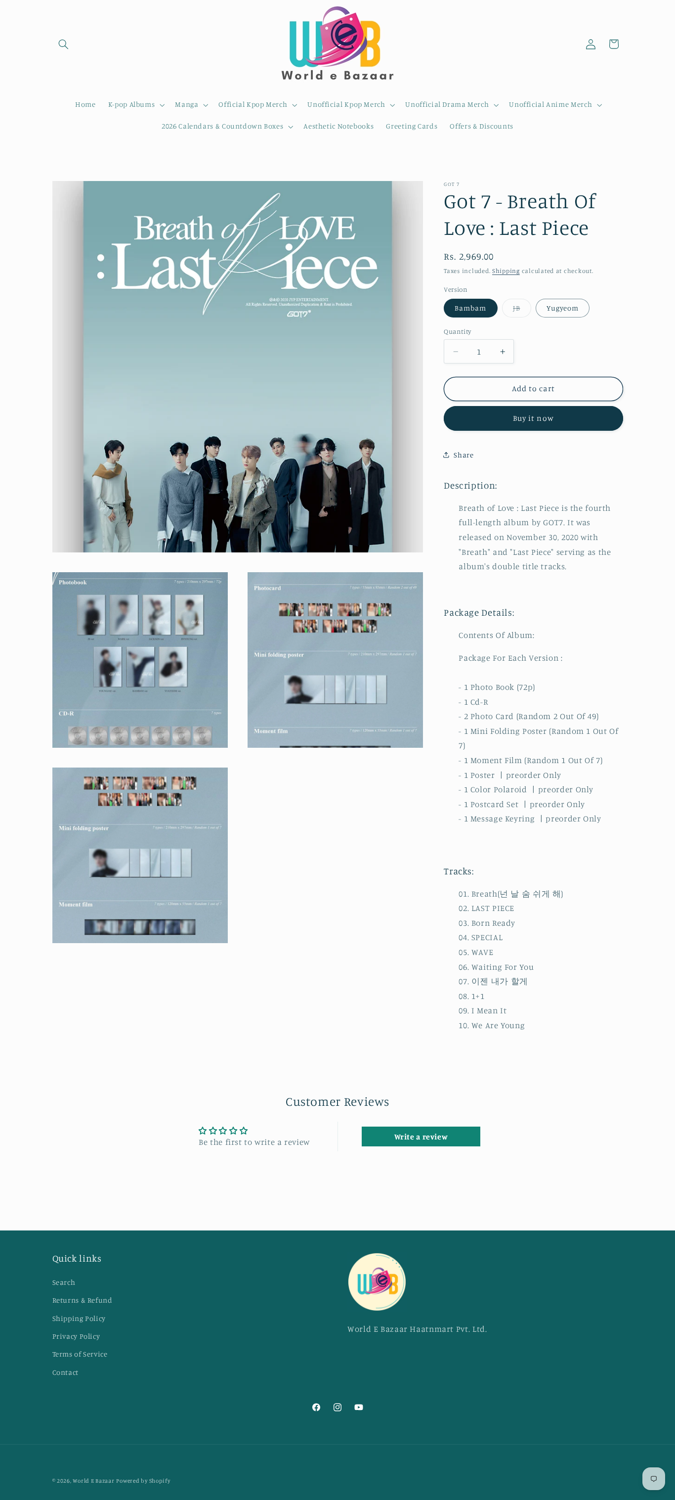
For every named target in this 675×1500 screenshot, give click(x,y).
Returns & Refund (82, 1300)
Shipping (506, 270)
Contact (65, 1372)
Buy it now (533, 418)
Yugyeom (562, 307)
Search (64, 1282)
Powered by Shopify (143, 1480)
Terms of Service (80, 1354)
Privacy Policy (76, 1336)
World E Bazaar (93, 1480)
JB (522, 310)
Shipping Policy (79, 1318)
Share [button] (463, 455)
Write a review (421, 1136)
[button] (63, 44)
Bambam (470, 307)
